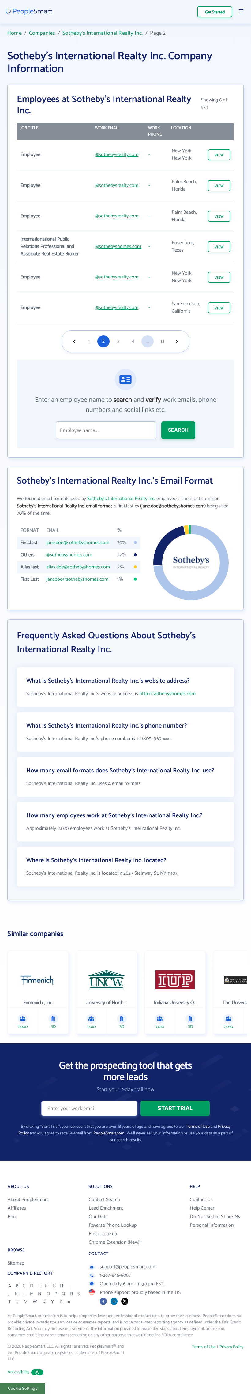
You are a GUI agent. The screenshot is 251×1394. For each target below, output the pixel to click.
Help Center (202, 1208)
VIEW (219, 155)
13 (162, 341)
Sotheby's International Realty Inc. (102, 33)
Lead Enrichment (106, 1208)
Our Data (98, 1217)
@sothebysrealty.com (116, 155)
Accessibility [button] (19, 1372)
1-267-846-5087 (115, 1275)
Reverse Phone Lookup (113, 1225)
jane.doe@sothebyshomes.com (77, 543)
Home (14, 33)
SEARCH (178, 430)
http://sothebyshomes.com (167, 694)
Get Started (215, 12)
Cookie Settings (22, 1388)
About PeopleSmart (28, 1200)
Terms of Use (198, 1126)
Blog (12, 1217)
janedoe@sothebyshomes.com (77, 579)
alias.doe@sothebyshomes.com (78, 567)
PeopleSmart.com (108, 1133)
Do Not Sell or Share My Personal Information (215, 1221)
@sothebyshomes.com (118, 246)
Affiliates (17, 1208)
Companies (42, 33)
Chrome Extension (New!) (115, 1242)
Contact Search (104, 1200)
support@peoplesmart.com (127, 1267)
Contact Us (201, 1200)
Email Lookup (103, 1234)
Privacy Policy (231, 1347)
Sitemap (16, 1263)
